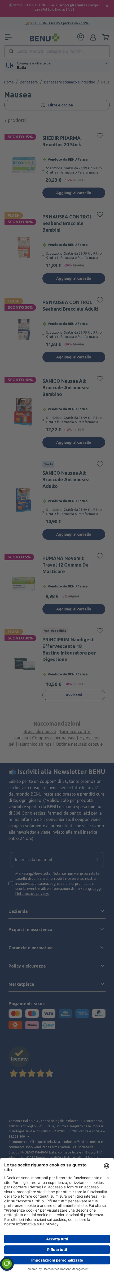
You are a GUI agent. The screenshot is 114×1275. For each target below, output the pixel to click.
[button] (7, 1264)
